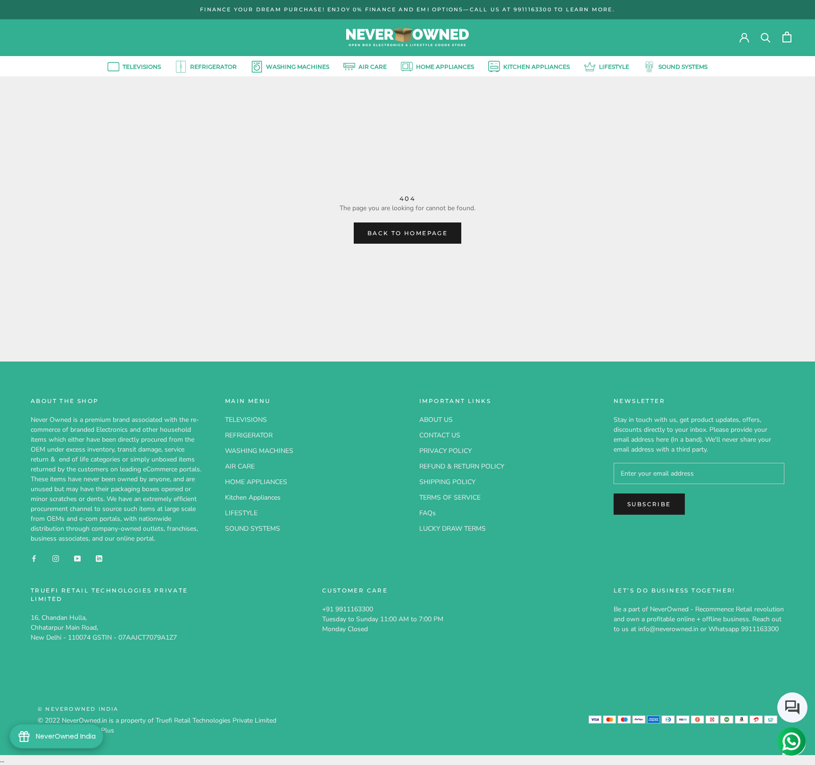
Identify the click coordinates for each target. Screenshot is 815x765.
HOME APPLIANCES (445, 66)
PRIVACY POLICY (445, 450)
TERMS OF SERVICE (450, 497)
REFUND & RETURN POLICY (461, 466)
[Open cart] (786, 37)
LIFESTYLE (614, 66)
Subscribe (649, 504)
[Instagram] (55, 558)
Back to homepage (407, 233)
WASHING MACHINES (297, 66)
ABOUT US (436, 419)
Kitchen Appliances (536, 66)
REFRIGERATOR (213, 66)
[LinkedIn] (99, 558)
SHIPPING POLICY (447, 481)
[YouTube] (77, 558)
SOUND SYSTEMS (682, 66)
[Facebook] (34, 558)
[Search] (766, 37)
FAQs (427, 513)
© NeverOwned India (78, 709)
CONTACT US (439, 435)
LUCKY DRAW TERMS (452, 528)
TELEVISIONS (134, 68)
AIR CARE (372, 66)
